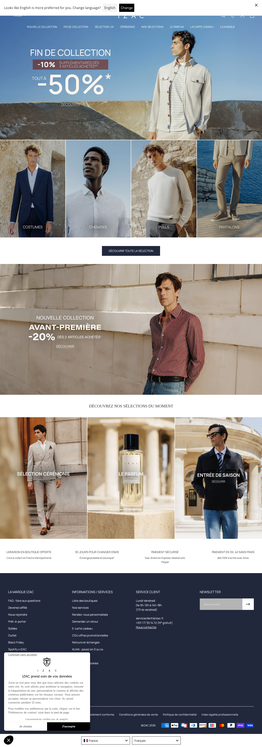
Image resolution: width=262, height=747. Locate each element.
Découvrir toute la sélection (131, 251)
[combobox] (105, 740)
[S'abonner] (248, 604)
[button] (42, 28)
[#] (131, 74)
